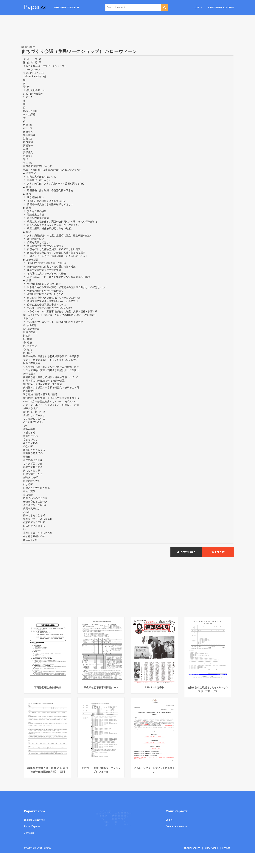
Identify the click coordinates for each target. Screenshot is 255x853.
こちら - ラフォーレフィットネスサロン (154, 769)
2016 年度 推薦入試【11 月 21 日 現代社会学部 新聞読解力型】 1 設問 (47, 769)
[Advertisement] (127, 30)
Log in (169, 819)
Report (219, 552)
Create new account (177, 826)
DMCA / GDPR (211, 848)
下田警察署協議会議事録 (47, 687)
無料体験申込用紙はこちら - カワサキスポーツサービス (207, 689)
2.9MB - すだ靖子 (154, 687)
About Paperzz (32, 826)
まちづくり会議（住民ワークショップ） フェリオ (101, 769)
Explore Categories (34, 819)
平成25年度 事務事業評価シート (101, 687)
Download (187, 552)
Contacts (29, 832)
